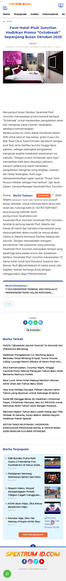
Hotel (8, 304)
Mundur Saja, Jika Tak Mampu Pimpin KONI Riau (24, 520)
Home (6, 14)
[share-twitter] (30, 322)
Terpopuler (20, 14)
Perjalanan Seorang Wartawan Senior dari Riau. (24, 475)
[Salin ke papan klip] (40, 322)
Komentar (34, 330)
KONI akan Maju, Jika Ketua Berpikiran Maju (25, 505)
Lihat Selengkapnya (32, 534)
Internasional (50, 14)
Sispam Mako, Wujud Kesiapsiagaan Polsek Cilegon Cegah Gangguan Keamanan (23, 492)
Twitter (37, 565)
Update (44, 195)
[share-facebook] (25, 322)
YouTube (44, 565)
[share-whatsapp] (35, 322)
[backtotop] (33, 547)
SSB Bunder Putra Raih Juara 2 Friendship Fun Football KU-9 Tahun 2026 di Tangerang (24, 462)
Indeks (35, 14)
